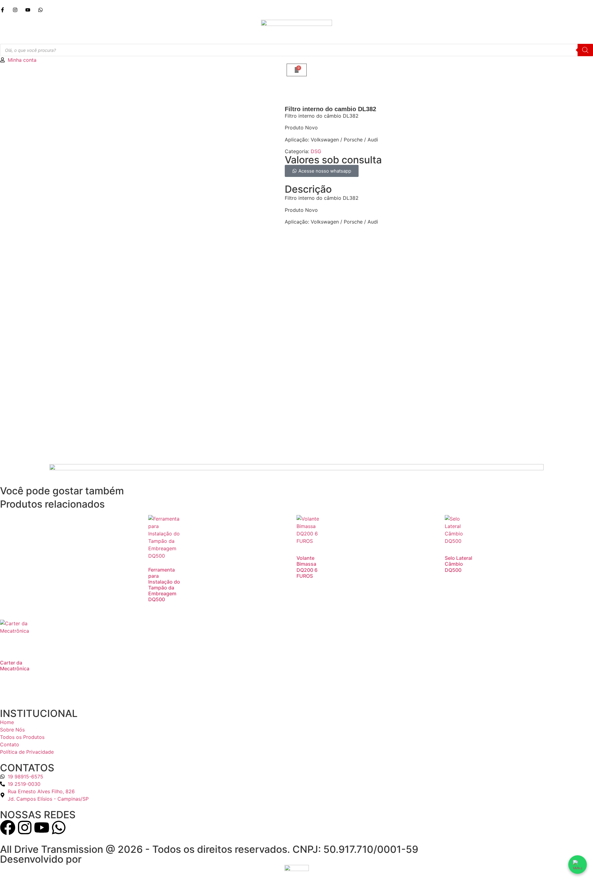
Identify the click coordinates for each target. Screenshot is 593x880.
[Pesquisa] (585, 50)
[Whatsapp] (58, 827)
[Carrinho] (297, 70)
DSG (316, 151)
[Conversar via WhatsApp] (577, 864)
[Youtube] (41, 827)
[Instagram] (24, 827)
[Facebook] (7, 827)
